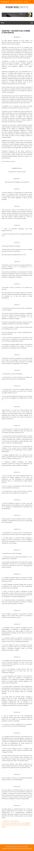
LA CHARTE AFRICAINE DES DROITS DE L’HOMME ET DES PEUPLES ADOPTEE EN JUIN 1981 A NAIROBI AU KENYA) (16, 825)
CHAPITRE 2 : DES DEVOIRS (10, 821)
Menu (2, 22)
